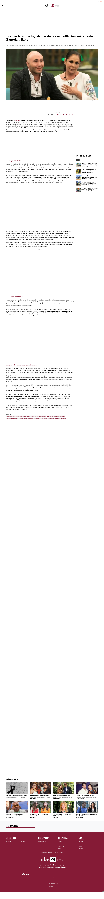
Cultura (22, 843)
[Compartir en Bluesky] (63, 114)
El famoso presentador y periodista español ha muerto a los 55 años (16, 796)
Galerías (81, 848)
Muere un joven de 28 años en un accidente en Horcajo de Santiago (90, 164)
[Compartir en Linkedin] (69, 114)
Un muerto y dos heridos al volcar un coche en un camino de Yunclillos (90, 189)
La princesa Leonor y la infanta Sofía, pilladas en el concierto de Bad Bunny (39, 815)
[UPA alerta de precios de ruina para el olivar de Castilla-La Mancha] (78, 171)
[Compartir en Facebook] (57, 114)
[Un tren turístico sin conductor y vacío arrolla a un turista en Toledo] (78, 183)
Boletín (56, 852)
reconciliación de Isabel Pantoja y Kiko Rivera (57, 418)
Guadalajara (61, 846)
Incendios (24, 1)
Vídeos (80, 846)
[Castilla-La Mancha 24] (52, 6)
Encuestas (81, 844)
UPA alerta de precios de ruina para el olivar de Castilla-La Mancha (89, 171)
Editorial (81, 843)
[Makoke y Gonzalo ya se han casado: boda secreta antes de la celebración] (63, 788)
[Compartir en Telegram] (66, 114)
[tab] (78, 160)
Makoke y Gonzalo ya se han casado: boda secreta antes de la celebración (62, 797)
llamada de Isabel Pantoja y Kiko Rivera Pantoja (37, 418)
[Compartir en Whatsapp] (72, 114)
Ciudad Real (61, 843)
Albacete (60, 841)
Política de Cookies (41, 844)
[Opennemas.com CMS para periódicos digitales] (52, 885)
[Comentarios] (49, 114)
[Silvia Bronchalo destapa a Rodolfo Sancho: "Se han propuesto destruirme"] (87, 807)
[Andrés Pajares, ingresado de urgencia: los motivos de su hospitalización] (17, 807)
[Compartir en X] (60, 114)
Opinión (81, 841)
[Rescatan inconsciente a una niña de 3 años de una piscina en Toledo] (78, 177)
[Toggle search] (101, 6)
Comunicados (44, 852)
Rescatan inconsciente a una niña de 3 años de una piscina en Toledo (89, 177)
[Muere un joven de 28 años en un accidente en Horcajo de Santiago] (78, 165)
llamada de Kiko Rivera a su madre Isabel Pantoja (17, 418)
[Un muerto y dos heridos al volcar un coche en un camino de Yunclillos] (78, 190)
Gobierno (15, 1)
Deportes (8, 844)
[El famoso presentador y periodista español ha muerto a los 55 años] (17, 788)
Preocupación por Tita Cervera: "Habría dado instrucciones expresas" (62, 815)
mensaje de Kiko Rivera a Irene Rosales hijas (56, 416)
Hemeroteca (50, 852)
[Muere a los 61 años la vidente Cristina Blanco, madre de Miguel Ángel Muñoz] (87, 788)
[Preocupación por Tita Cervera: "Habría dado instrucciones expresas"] (63, 807)
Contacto (61, 852)
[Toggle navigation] (2, 6)
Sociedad (8, 843)
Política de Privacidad (42, 843)
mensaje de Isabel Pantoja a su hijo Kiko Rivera (36, 416)
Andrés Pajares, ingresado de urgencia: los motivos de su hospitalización (14, 815)
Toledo (59, 848)
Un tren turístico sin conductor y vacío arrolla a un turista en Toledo (89, 183)
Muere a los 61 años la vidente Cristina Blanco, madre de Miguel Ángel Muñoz (86, 797)
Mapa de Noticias (9, 1)
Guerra (20, 1)
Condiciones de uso (41, 841)
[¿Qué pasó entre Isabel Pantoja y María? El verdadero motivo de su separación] (40, 788)
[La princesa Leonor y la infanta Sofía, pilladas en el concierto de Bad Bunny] (40, 807)
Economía (23, 841)
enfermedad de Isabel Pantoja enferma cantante (16, 416)
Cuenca (59, 844)
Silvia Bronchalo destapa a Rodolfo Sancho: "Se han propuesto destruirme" (86, 815)
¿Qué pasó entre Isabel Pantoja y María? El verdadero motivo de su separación (40, 797)
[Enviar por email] (52, 114)
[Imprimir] (54, 114)
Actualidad (9, 841)
